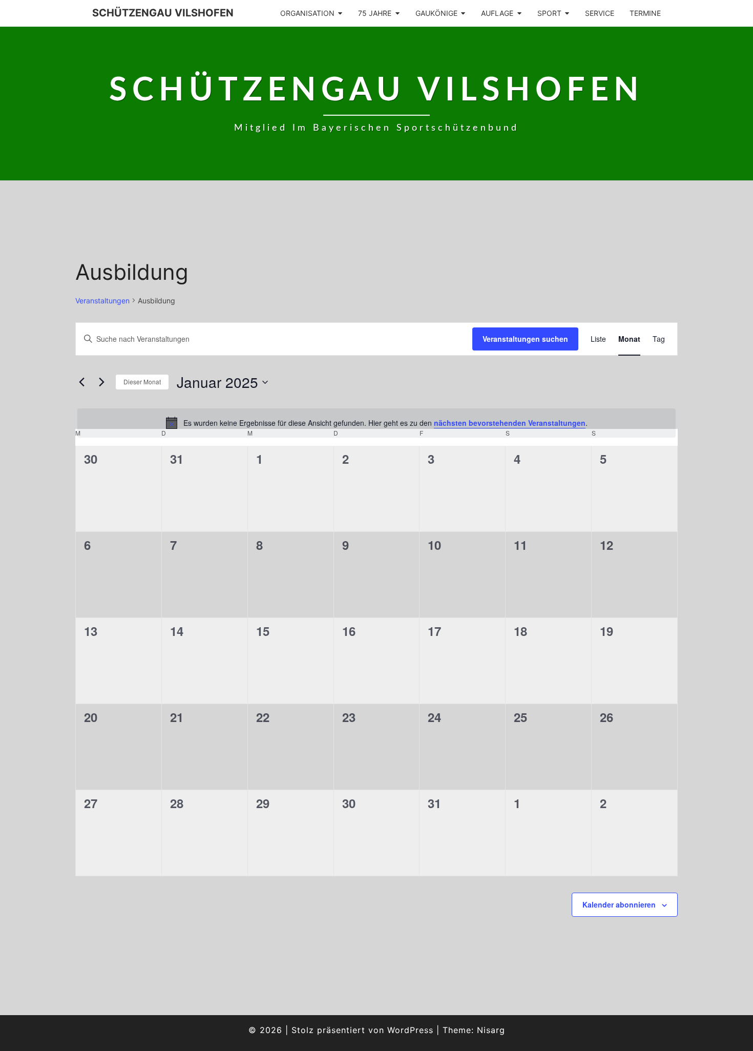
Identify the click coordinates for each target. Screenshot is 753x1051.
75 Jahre (374, 13)
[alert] (376, 422)
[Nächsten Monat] (101, 382)
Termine (645, 13)
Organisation (307, 13)
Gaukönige (436, 13)
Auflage (497, 13)
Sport (549, 13)
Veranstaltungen (102, 300)
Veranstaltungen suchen (525, 339)
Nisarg (491, 1030)
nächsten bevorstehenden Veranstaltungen (509, 423)
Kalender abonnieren (619, 904)
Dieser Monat (142, 381)
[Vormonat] (81, 382)
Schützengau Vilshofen (163, 13)
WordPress (410, 1030)
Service (599, 13)
